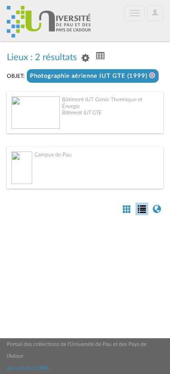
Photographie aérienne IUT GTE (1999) (89, 76)
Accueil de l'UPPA (28, 368)
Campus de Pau (53, 154)
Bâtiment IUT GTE (82, 112)
